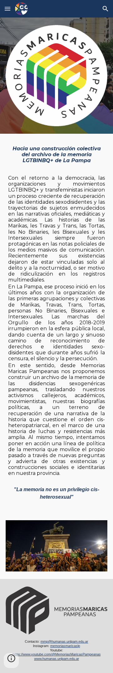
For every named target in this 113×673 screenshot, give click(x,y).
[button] (7, 8)
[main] (56, 311)
